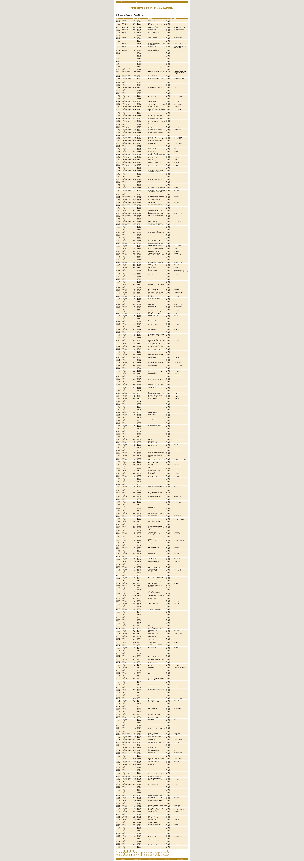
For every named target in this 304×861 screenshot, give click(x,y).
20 (156, 851)
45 (155, 852)
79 (121, 855)
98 (161, 855)
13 (141, 851)
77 (117, 855)
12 (139, 851)
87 (138, 855)
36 (136, 852)
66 (146, 854)
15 (145, 851)
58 (129, 854)
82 (127, 855)
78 (119, 855)
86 (136, 855)
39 (142, 852)
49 (164, 852)
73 (161, 854)
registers (137, 2)
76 (168, 854)
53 (119, 854)
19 (153, 851)
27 (117, 852)
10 (136, 851)
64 (142, 854)
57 (127, 854)
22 (160, 851)
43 (151, 852)
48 (161, 852)
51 (168, 852)
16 (147, 851)
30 (123, 852)
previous (118, 851)
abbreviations (184, 17)
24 (164, 851)
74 (164, 854)
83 (129, 855)
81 (125, 855)
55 (123, 854)
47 (159, 852)
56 (125, 854)
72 (159, 854)
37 (138, 852)
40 (144, 852)
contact (180, 2)
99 (164, 855)
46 (157, 852)
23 (162, 851)
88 (140, 855)
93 (151, 855)
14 (143, 851)
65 (144, 854)
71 (157, 854)
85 (134, 855)
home (123, 2)
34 (132, 852)
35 (134, 852)
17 (149, 851)
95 (155, 855)
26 (168, 851)
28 (119, 852)
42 (149, 852)
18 (151, 851)
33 (129, 852)
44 (153, 852)
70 (155, 854)
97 (159, 855)
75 (166, 854)
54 (121, 854)
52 (117, 854)
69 (153, 854)
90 (144, 855)
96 (157, 855)
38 (140, 852)
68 (151, 854)
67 (149, 854)
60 (134, 854)
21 (157, 851)
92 (149, 855)
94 (153, 855)
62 (138, 854)
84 (132, 855)
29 (121, 852)
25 (166, 851)
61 (136, 854)
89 (142, 855)
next (166, 855)
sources (166, 2)
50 (166, 852)
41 (146, 852)
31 (125, 852)
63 (140, 854)
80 (123, 855)
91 (146, 855)
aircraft (152, 2)
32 (127, 852)
